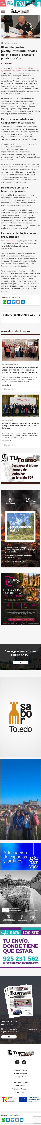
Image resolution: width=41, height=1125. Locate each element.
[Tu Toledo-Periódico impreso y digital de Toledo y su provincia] (20, 11)
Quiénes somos (20, 1070)
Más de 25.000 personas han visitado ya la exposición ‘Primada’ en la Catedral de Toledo (20, 425)
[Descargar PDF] (20, 662)
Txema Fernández (12, 241)
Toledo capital (13, 364)
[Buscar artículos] (39, 12)
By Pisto (20, 1092)
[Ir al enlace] (17, 1062)
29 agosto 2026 (9, 389)
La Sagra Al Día (20, 1077)
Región (11, 420)
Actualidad (6, 63)
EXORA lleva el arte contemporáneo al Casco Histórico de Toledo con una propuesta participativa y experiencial (20, 370)
